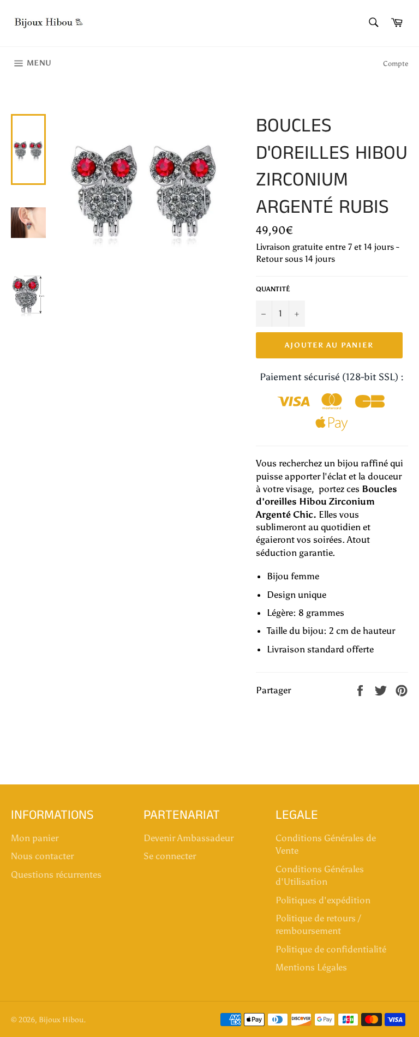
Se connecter (169, 855)
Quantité (273, 289)
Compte (395, 63)
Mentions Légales (311, 967)
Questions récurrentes (56, 874)
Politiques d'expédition (323, 900)
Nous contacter (42, 855)
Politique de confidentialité (331, 949)
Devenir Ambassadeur (188, 837)
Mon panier (34, 837)
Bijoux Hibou (61, 1019)
